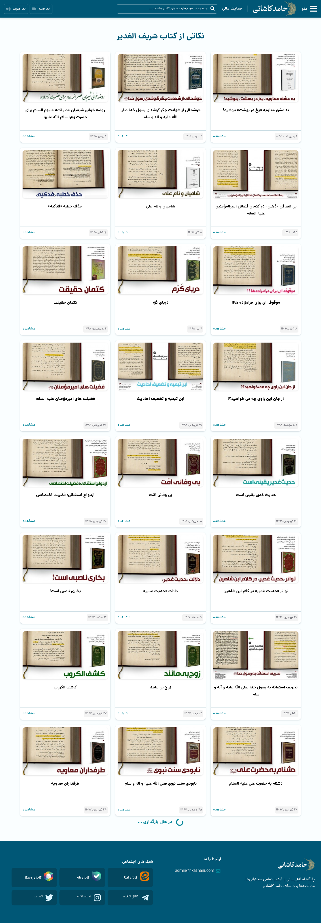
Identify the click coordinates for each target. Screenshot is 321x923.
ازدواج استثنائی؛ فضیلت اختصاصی (65, 495)
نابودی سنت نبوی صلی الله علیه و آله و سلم (161, 784)
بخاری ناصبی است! (65, 591)
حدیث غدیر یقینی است (256, 495)
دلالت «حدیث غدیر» (160, 591)
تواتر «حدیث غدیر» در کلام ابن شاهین (255, 591)
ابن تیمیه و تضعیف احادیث (160, 399)
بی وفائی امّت (160, 495)
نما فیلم (44, 9)
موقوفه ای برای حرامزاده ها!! (256, 303)
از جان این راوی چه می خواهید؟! (256, 399)
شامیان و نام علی (160, 206)
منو (304, 9)
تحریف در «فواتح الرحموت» (65, 880)
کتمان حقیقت (65, 303)
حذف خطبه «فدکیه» (65, 206)
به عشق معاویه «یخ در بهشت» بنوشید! (256, 110)
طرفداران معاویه (65, 784)
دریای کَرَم (160, 303)
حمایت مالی (232, 9)
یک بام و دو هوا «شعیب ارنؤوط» (160, 880)
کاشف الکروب (65, 687)
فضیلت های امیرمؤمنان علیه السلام (65, 399)
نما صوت (19, 9)
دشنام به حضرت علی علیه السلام (256, 784)
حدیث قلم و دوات (256, 880)
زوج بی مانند (160, 687)
